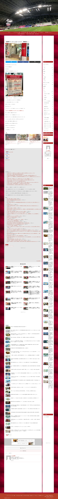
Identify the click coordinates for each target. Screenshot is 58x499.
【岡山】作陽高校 (48, 117)
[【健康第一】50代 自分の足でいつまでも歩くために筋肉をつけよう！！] (23, 137)
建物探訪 (48, 86)
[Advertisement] (23, 38)
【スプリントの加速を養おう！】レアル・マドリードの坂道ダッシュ (14, 110)
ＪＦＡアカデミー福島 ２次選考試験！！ (12, 225)
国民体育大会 (48, 106)
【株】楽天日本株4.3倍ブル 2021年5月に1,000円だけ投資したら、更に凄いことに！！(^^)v (19, 184)
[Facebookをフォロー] (48, 158)
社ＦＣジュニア (48, 130)
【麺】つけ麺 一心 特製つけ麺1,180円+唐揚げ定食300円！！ (15, 174)
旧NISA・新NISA (47, 496)
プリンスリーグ (48, 119)
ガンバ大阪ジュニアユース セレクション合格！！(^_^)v (14, 228)
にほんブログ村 (7, 154)
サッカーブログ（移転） (13, 495)
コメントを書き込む (23, 450)
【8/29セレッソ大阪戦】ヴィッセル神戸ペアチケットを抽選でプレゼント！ (16, 187)
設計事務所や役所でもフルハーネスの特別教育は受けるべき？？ (15, 224)
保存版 (48, 71)
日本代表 (48, 97)
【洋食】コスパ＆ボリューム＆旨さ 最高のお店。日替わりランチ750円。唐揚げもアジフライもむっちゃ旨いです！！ (23, 182)
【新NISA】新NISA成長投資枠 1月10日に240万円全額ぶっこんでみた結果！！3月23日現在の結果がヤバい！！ (22, 175)
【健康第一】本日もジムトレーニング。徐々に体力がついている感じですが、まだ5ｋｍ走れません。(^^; (11, 142)
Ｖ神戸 (48, 95)
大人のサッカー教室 (48, 93)
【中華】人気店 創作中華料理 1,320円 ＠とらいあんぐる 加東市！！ (17, 211)
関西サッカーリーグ (48, 110)
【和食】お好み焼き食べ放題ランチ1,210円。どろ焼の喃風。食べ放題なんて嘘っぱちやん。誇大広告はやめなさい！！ (23, 205)
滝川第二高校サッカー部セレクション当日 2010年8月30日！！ (15, 235)
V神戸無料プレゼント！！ (10, 204)
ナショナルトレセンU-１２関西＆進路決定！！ (13, 220)
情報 (48, 69)
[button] (52, 416)
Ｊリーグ (48, 104)
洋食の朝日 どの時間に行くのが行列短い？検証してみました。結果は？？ (17, 240)
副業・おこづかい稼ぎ (48, 82)
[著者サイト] (11, 460)
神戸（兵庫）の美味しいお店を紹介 (11, 198)
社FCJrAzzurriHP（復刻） (19, 495)
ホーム (8, 495)
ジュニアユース (48, 128)
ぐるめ (48, 67)
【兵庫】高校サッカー (48, 121)
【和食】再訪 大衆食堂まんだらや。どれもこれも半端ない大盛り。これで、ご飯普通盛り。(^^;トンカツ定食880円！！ (23, 213)
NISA (48, 73)
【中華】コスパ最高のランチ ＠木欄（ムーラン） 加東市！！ (15, 219)
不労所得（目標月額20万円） (49, 495)
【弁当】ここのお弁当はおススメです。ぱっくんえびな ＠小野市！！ (16, 212)
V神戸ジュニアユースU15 (48, 123)
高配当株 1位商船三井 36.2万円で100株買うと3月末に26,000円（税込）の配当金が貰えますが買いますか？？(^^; (22, 241)
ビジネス (48, 80)
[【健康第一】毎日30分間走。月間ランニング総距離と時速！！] (34, 137)
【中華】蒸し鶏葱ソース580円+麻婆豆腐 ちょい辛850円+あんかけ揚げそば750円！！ (18, 183)
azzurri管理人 (13, 455)
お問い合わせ (51, 496)
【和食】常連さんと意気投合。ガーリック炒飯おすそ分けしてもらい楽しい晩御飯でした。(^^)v (20, 178)
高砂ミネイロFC (48, 108)
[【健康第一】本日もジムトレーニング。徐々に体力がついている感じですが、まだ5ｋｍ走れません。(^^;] (11, 137)
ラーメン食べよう (9, 218)
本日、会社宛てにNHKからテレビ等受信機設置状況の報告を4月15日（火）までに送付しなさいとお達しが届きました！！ (23, 202)
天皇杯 (48, 99)
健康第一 (7, 244)
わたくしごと (48, 84)
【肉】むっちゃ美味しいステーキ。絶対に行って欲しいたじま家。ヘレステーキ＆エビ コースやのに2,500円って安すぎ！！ (23, 226)
